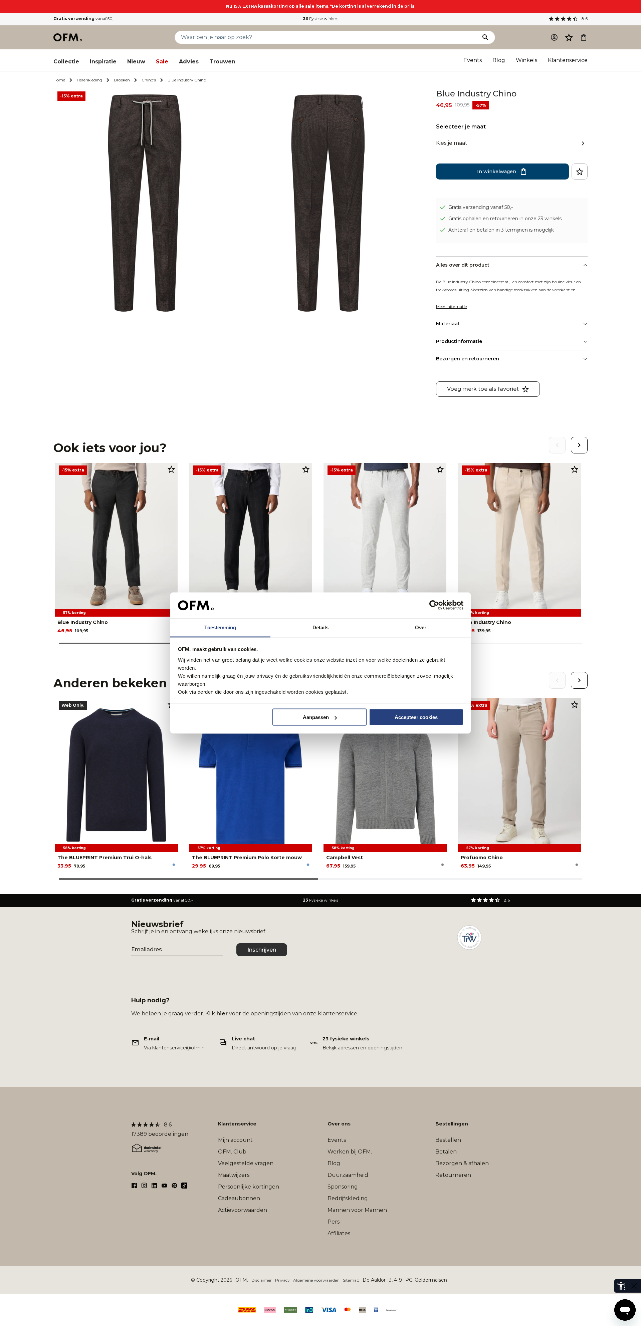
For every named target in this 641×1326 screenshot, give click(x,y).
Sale (162, 61)
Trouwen (222, 61)
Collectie (66, 61)
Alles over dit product (462, 265)
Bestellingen (451, 1124)
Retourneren (453, 1175)
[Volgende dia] (579, 445)
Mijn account (235, 1140)
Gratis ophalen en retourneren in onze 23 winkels (505, 219)
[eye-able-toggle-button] (634, 1286)
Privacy (282, 1280)
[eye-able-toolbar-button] (621, 1286)
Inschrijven (261, 950)
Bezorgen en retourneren (467, 359)
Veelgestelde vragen (245, 1163)
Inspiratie (103, 61)
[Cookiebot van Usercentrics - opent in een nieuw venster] (434, 605)
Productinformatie (459, 341)
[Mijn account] (554, 37)
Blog (498, 60)
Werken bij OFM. (350, 1151)
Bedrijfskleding (348, 1198)
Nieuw (136, 61)
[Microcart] (584, 37)
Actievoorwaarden (242, 1210)
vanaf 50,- (84, 18)
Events (472, 60)
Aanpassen (316, 717)
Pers (334, 1222)
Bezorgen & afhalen (462, 1163)
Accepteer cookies (416, 717)
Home (59, 79)
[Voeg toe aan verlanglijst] (580, 171)
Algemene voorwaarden (316, 1280)
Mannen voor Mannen (357, 1210)
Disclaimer (261, 1280)
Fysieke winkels (320, 18)
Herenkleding (89, 79)
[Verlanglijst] (569, 37)
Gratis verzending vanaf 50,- (480, 207)
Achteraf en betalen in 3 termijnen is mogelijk (501, 230)
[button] (569, 37)
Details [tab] (320, 627)
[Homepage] (68, 37)
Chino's (149, 79)
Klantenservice (568, 60)
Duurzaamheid (348, 1175)
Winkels (526, 60)
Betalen (446, 1151)
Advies (189, 61)
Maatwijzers (233, 1175)
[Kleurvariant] (173, 864)
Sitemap (351, 1280)
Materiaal (447, 324)
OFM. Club (232, 1151)
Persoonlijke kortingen (248, 1187)
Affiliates (339, 1233)
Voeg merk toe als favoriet (483, 389)
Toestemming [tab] (220, 627)
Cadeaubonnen (239, 1198)
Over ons (339, 1124)
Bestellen (448, 1140)
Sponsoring (343, 1187)
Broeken (122, 79)
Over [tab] (420, 627)
